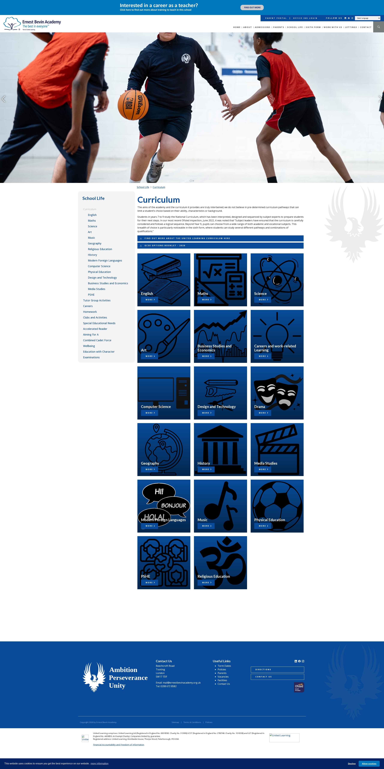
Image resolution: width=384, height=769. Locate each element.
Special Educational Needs (99, 318)
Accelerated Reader (95, 324)
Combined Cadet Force (97, 335)
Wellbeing (89, 341)
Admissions (262, 22)
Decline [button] (352, 763)
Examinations (91, 352)
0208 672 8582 (168, 681)
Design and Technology (102, 273)
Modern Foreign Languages (105, 256)
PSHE (91, 290)
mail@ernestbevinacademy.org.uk (182, 678)
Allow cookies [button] (369, 763)
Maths (92, 216)
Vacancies (223, 672)
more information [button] (99, 763)
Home (236, 22)
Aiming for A (91, 330)
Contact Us (224, 679)
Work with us (333, 22)
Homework (90, 307)
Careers (88, 301)
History (92, 250)
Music (91, 233)
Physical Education (99, 267)
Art (90, 227)
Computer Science (99, 261)
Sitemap (175, 717)
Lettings (351, 22)
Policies (222, 664)
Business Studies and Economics (108, 278)
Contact (366, 22)
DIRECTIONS (263, 664)
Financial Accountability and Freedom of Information (118, 739)
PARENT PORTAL (276, 13)
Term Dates (224, 661)
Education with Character (99, 347)
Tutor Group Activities (97, 295)
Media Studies (96, 284)
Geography (94, 238)
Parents (278, 22)
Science (92, 221)
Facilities (222, 675)
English (92, 210)
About (247, 22)
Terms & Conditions (192, 717)
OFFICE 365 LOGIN (305, 13)
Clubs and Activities (95, 313)
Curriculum (89, 204)
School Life (295, 22)
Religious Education (100, 244)
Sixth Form (313, 22)
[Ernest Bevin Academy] (32, 19)
